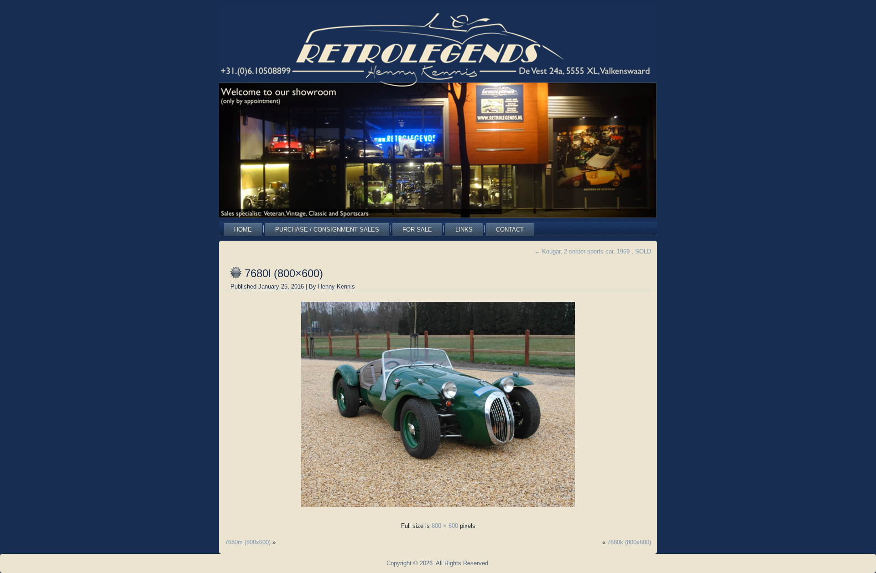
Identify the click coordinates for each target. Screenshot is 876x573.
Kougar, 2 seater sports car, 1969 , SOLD (592, 251)
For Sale (417, 229)
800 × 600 (445, 525)
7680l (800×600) (284, 273)
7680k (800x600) (629, 542)
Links (464, 229)
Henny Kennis (336, 286)
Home (243, 229)
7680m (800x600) (248, 542)
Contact (510, 229)
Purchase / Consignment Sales (327, 229)
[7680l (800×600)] (438, 509)
